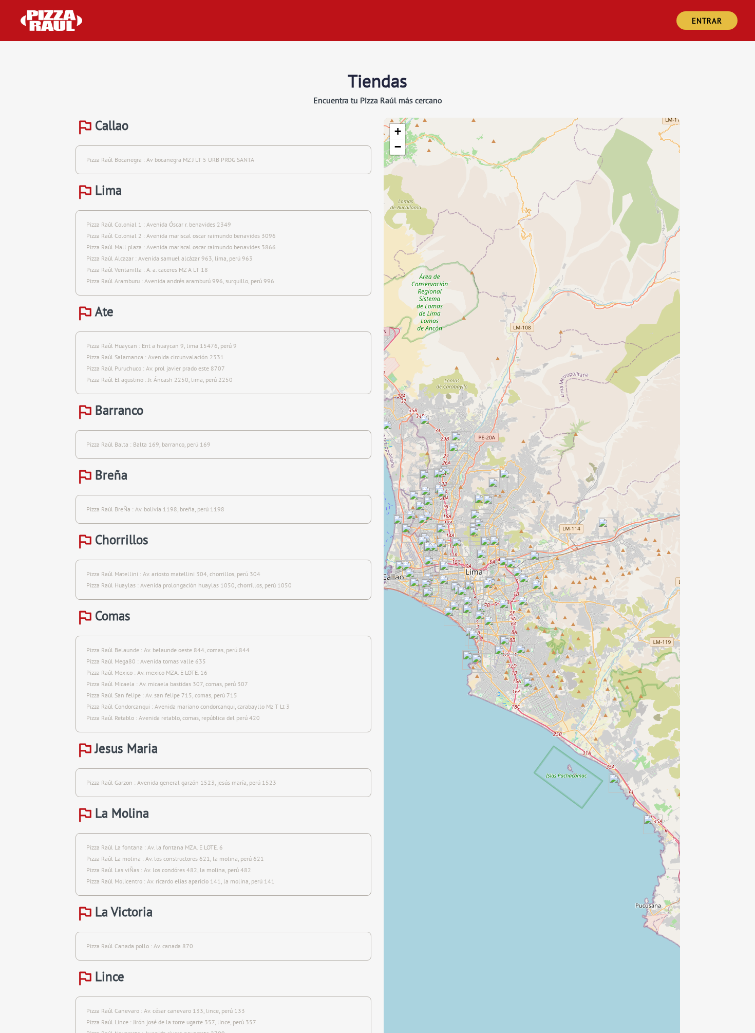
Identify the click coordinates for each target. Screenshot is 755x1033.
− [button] (397, 146)
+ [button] (397, 131)
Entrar (707, 21)
